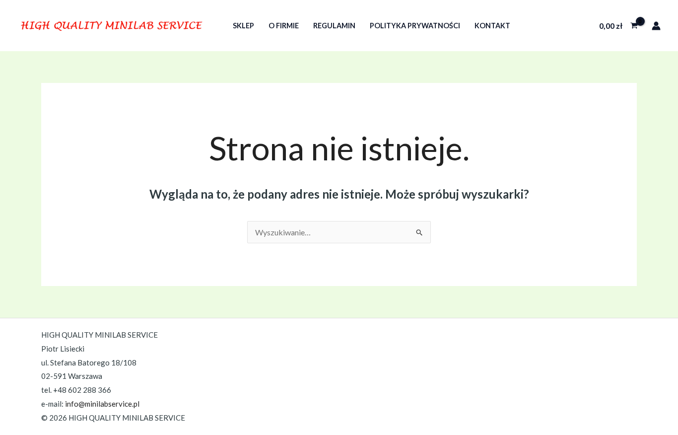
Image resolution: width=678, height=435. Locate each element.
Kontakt (492, 25)
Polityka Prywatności (415, 25)
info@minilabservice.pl (102, 403)
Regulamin (334, 25)
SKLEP (243, 25)
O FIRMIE (284, 25)
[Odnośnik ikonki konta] (656, 25)
